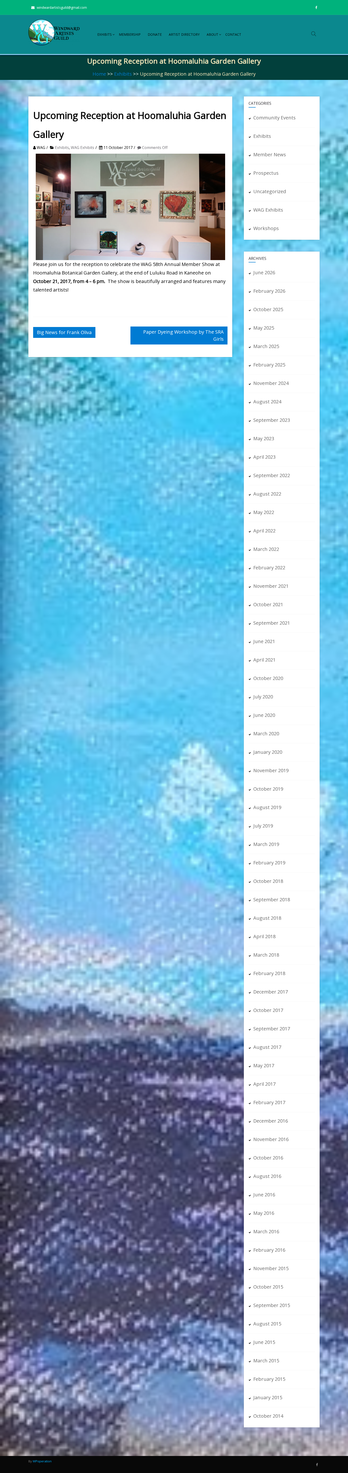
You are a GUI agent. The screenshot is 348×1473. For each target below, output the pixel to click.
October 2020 (268, 678)
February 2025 (269, 365)
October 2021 (268, 604)
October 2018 (268, 881)
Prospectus (266, 173)
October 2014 (268, 1416)
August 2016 (267, 1176)
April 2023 (264, 457)
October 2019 (268, 789)
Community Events (274, 117)
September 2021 (271, 623)
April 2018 (264, 936)
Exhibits (104, 34)
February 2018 (269, 973)
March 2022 (266, 549)
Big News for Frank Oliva (64, 332)
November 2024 (271, 383)
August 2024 (267, 401)
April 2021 (264, 660)
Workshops (266, 228)
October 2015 (268, 1287)
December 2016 (270, 1121)
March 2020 (266, 733)
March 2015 (266, 1360)
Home (99, 74)
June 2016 (264, 1194)
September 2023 (271, 420)
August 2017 (267, 1047)
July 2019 (263, 826)
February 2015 (269, 1379)
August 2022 (267, 494)
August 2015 (267, 1323)
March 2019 (266, 844)
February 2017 (269, 1102)
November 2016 (271, 1139)
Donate (155, 34)
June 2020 (264, 715)
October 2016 (268, 1158)
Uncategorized (269, 191)
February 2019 (269, 862)
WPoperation (42, 1461)
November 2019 (271, 770)
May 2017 (263, 1065)
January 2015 (267, 1397)
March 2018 (266, 955)
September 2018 (271, 899)
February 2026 (269, 291)
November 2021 (271, 586)
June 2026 (264, 272)
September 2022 (271, 475)
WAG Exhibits (82, 147)
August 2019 (267, 807)
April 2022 (264, 530)
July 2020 (263, 696)
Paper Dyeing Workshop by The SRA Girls (183, 335)
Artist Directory (184, 34)
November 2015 (271, 1268)
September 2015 (271, 1305)
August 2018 (267, 918)
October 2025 (268, 309)
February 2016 (269, 1250)
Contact (233, 34)
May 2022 (263, 512)
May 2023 (263, 438)
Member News (269, 154)
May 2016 (263, 1213)
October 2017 (268, 1010)
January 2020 (267, 752)
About (212, 34)
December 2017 (270, 992)
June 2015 (264, 1342)
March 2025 (266, 346)
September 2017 (271, 1028)
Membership (130, 34)
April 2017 (264, 1084)
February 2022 (269, 567)
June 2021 (264, 641)
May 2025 (263, 328)
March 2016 (266, 1231)
